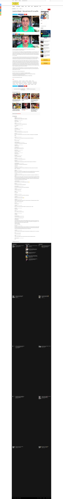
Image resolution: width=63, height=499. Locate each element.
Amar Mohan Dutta (17, 147)
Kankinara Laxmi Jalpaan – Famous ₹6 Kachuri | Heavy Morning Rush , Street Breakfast (35, 100)
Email (41, 23)
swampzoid (16, 199)
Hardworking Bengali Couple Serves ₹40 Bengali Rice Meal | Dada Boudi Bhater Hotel (17, 100)
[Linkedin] (18, 34)
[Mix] (20, 34)
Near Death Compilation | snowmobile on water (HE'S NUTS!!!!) (19, 246)
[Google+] (24, 14)
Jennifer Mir (16, 205)
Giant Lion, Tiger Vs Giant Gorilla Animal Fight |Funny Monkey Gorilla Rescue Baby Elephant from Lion (33, 256)
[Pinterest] (26, 14)
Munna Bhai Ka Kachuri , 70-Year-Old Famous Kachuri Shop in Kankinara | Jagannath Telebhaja (35, 110)
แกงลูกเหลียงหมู (29, 84)
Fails (26, 6)
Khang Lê (16, 191)
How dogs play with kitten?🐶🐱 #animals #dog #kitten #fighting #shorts (45, 296)
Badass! (23, 6)
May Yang (16, 183)
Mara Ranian (16, 155)
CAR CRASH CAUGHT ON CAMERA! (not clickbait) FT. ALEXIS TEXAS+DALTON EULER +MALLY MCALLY (19, 397)
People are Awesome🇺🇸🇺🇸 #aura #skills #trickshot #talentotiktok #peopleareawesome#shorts (46, 397)
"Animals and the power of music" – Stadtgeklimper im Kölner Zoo (46, 48)
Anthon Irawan (16, 120)
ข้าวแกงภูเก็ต (20, 84)
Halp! (32, 6)
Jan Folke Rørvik (16, 128)
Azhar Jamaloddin (17, 186)
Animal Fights (36, 6)
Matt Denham (16, 160)
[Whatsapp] (22, 34)
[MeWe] (19, 34)
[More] (23, 34)
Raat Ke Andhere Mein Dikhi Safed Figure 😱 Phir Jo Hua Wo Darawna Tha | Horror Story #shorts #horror (46, 246)
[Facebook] (13, 34)
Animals (14, 6)
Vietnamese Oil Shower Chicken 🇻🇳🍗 (25, 109)
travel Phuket (14, 84)
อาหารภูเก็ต (23, 84)
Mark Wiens (19, 113)
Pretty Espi (16, 213)
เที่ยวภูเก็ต (26, 84)
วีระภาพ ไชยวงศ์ (16, 125)
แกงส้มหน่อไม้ (32, 84)
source (13, 79)
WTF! (40, 6)
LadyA (15, 235)
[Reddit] (17, 34)
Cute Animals (18, 6)
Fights (29, 6)
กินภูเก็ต (17, 84)
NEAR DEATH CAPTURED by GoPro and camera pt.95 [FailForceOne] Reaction (46, 45)
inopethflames (16, 196)
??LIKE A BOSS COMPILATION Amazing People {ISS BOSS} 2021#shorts (47, 55)
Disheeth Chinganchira (17, 142)
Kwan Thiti (16, 133)
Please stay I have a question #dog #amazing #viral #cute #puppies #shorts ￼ (19, 296)
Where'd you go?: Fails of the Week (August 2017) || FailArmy (19, 447)
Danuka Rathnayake (17, 163)
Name (41, 20)
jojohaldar (16, 170)
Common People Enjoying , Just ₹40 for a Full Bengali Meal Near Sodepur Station (16, 110)
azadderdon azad (16, 218)
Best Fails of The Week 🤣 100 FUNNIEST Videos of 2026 (45, 447)
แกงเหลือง (35, 84)
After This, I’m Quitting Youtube (25, 100)
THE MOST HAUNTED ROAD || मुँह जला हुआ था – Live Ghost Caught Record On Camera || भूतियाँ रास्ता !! (19, 347)
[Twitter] (14, 34)
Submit (42, 28)
